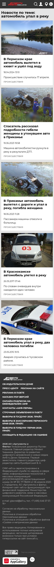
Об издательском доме (17, 384)
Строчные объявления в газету (22, 412)
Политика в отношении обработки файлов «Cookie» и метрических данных (26, 521)
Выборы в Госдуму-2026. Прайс (22, 416)
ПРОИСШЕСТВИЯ (13, 82)
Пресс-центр (10, 388)
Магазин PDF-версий (15, 397)
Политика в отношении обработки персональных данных (21, 515)
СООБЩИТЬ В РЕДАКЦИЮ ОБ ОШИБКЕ (24, 435)
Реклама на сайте (32, 388)
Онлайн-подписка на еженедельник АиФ (16, 402)
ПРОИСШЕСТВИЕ (13, 365)
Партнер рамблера (28, 552)
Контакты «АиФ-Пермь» (17, 408)
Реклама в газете (13, 392)
